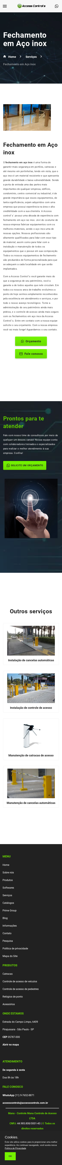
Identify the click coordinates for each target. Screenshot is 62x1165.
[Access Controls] (32, 8)
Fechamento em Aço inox (25, 39)
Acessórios (9, 1004)
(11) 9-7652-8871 (18, 1095)
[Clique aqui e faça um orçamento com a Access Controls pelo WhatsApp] (58, 6)
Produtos (8, 880)
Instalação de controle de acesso (31, 707)
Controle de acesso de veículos (20, 981)
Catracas (8, 973)
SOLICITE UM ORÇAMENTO (27, 465)
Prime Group (10, 910)
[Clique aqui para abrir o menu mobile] (6, 6)
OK (10, 1156)
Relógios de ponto (13, 996)
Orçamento (33, 341)
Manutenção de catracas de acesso (31, 755)
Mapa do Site (10, 956)
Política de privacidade (15, 948)
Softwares (8, 887)
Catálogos (8, 902)
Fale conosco (33, 353)
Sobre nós (8, 872)
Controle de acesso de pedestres (21, 989)
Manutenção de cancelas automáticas (31, 803)
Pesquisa (8, 940)
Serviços (7, 895)
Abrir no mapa (11, 1044)
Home (6, 864)
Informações (10, 925)
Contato (7, 933)
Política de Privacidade (15, 1148)
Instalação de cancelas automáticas (31, 660)
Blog (5, 918)
